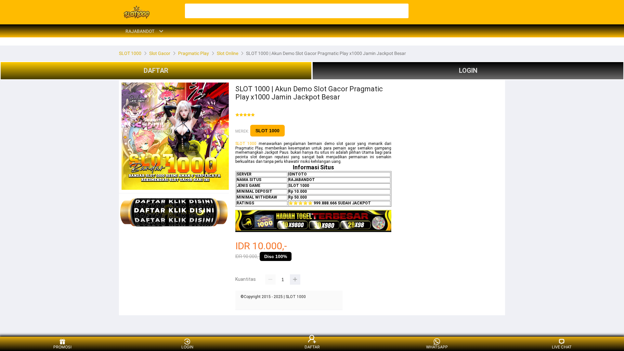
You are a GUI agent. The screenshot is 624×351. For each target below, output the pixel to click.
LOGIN (468, 70)
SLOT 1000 (267, 130)
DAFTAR (156, 70)
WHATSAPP (437, 346)
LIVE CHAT (562, 346)
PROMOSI (62, 346)
